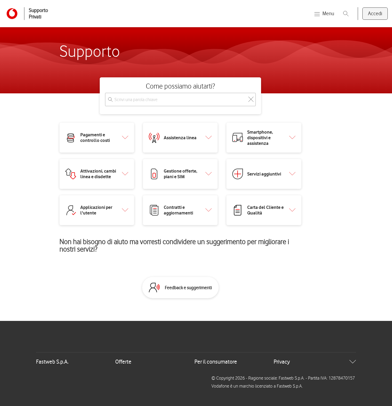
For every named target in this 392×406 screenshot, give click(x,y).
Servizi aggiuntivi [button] (264, 174)
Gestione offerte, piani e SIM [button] (180, 173)
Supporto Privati (38, 13)
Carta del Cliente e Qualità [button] (265, 210)
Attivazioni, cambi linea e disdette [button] (98, 173)
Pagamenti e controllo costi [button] (95, 137)
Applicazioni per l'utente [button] (96, 210)
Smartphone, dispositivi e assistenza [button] (260, 137)
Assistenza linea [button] (180, 137)
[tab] (196, 361)
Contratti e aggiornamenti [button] (178, 210)
